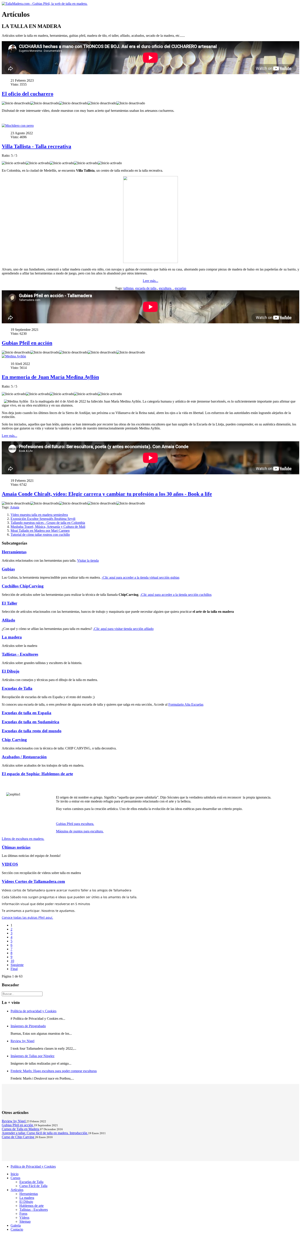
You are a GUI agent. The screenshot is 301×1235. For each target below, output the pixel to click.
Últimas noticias (16, 847)
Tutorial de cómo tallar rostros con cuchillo (40, 534)
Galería (16, 1225)
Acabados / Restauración (24, 757)
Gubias (8, 569)
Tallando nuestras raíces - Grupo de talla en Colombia (48, 523)
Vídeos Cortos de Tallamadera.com (33, 881)
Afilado (8, 620)
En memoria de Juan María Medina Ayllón (50, 377)
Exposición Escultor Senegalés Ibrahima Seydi (43, 519)
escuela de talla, (146, 288)
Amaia (14, 507)
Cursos (15, 1178)
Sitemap (25, 1221)
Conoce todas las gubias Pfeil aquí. (27, 917)
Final (14, 969)
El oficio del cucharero (27, 94)
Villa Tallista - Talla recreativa (36, 146)
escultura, (166, 288)
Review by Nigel (22, 1041)
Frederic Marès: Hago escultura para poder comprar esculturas (54, 1071)
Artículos (17, 1190)
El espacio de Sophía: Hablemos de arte (37, 773)
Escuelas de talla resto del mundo (31, 731)
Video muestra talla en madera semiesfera (39, 515)
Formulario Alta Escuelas (185, 704)
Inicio (15, 1174)
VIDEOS (10, 864)
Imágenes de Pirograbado (28, 1026)
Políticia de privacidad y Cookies (33, 1011)
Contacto (17, 1229)
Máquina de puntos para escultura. (80, 831)
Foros (23, 1213)
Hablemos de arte (31, 1205)
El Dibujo (10, 671)
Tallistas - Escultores (20, 654)
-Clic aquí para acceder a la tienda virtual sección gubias (140, 577)
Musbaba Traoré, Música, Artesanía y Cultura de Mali (48, 526)
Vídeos (24, 1217)
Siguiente (17, 965)
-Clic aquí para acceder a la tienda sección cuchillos (176, 594)
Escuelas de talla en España (26, 712)
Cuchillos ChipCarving (23, 586)
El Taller (9, 603)
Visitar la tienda (88, 560)
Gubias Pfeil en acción (27, 343)
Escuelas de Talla (17, 688)
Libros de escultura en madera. (23, 839)
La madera (12, 637)
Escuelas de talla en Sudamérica (30, 722)
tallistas (128, 288)
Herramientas (14, 552)
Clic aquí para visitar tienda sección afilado (124, 629)
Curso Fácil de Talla (33, 1186)
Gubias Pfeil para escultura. (75, 824)
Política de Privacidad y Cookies (33, 1166)
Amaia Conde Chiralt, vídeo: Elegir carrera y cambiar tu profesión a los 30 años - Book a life (107, 494)
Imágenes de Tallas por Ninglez (32, 1056)
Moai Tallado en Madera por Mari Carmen (40, 530)
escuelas (180, 288)
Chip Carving (14, 739)
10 (12, 961)
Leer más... (150, 281)
